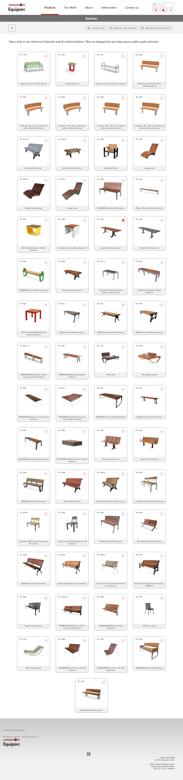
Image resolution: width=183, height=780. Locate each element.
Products (49, 7)
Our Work (70, 7)
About (89, 7)
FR (171, 10)
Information (109, 7)
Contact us (132, 7)
